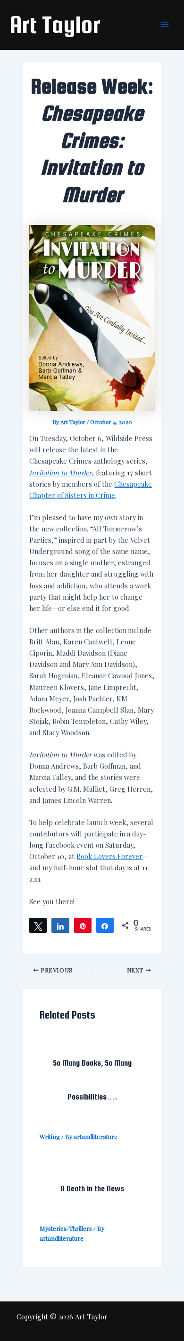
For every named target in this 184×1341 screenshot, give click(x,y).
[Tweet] (38, 925)
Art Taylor (54, 24)
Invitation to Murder (60, 472)
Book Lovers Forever (109, 856)
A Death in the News (92, 1188)
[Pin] (83, 925)
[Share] (60, 925)
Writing (50, 1136)
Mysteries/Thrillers (66, 1228)
